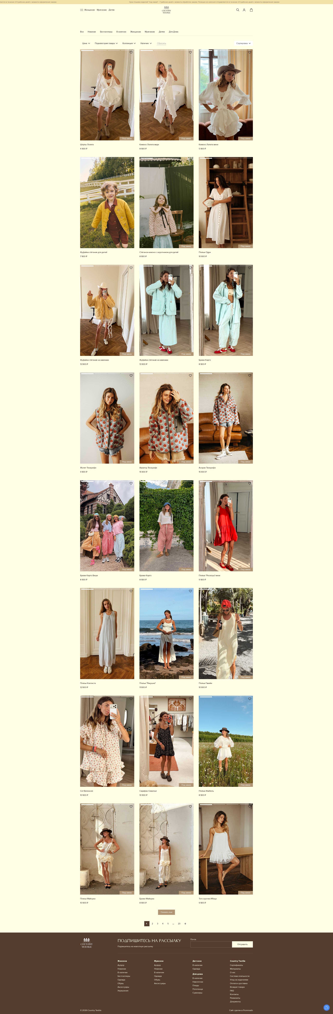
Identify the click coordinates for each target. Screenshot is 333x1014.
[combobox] (243, 43)
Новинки (92, 31)
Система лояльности (239, 976)
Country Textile (237, 961)
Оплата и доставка (238, 983)
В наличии (121, 31)
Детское (197, 961)
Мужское (159, 961)
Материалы (235, 969)
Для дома (198, 974)
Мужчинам (102, 10)
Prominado (248, 1010)
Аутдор (121, 965)
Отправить (242, 944)
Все (82, 31)
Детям (111, 10)
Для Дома (173, 31)
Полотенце (198, 989)
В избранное (131, 52)
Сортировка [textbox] (242, 43)
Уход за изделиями (239, 979)
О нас (232, 972)
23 (179, 923)
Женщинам (89, 10)
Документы (235, 1001)
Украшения (123, 990)
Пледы (196, 985)
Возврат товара (237, 987)
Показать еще (166, 912)
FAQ (232, 990)
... (173, 923)
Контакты (234, 994)
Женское (122, 961)
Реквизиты (235, 998)
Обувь (121, 983)
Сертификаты (236, 965)
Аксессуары (123, 987)
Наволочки (198, 982)
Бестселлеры (106, 31)
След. (185, 923)
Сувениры (197, 992)
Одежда (121, 979)
